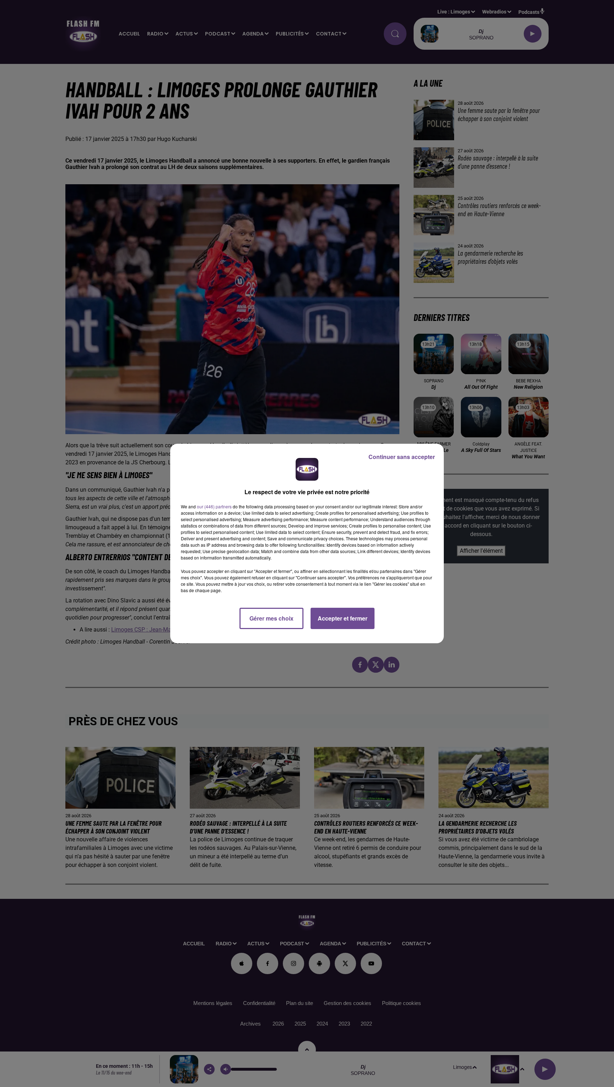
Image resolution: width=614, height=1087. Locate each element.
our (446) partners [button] (214, 506)
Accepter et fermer (342, 618)
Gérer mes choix (271, 618)
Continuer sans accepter (401, 457)
